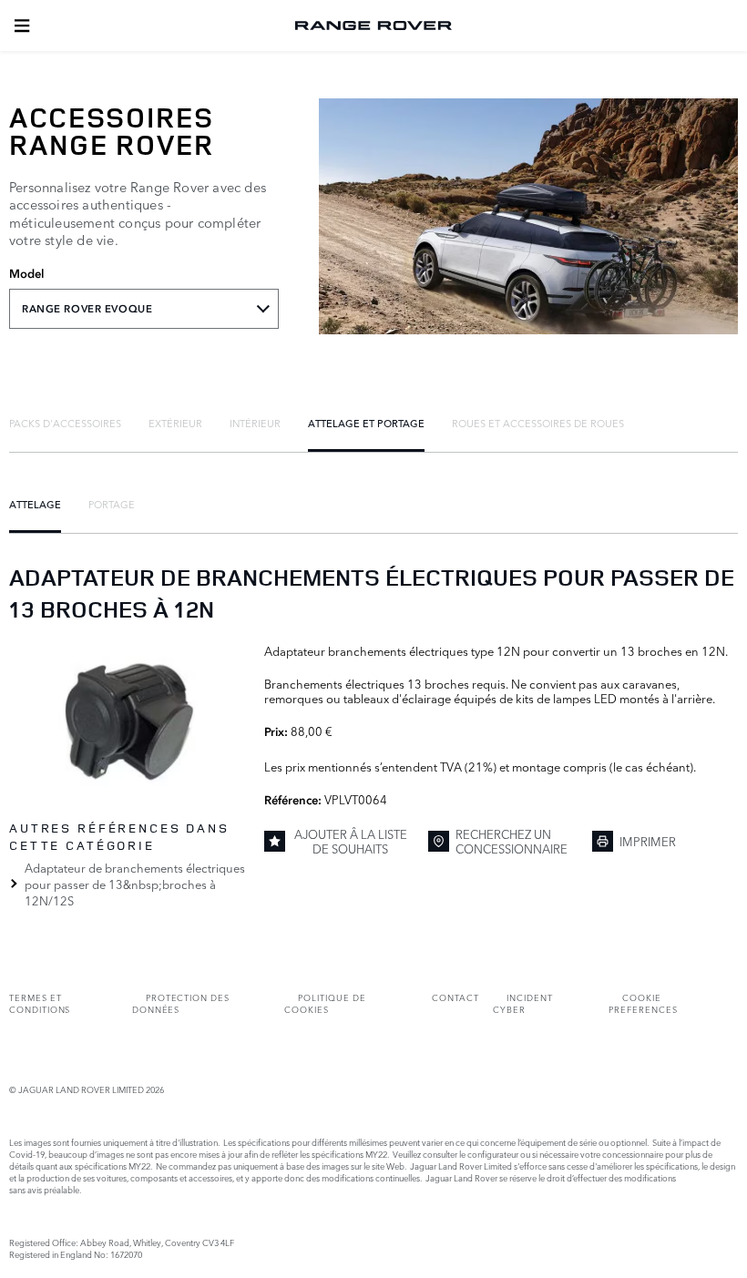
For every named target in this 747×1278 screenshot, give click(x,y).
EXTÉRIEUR (175, 422)
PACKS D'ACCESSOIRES (65, 422)
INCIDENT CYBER (523, 1003)
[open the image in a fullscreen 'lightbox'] (127, 720)
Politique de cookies (324, 1003)
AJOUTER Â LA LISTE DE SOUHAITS (350, 841)
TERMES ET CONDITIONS (39, 1003)
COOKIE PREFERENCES (643, 1003)
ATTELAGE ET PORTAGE (366, 422)
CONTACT (455, 997)
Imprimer (647, 841)
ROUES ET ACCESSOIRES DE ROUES (538, 422)
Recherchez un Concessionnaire (511, 841)
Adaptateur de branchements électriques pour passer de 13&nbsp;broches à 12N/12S (135, 883)
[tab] (65, 423)
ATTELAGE (35, 503)
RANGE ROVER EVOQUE (87, 308)
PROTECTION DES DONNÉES (181, 1003)
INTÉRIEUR (255, 422)
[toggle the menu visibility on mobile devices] (22, 25)
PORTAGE (111, 503)
